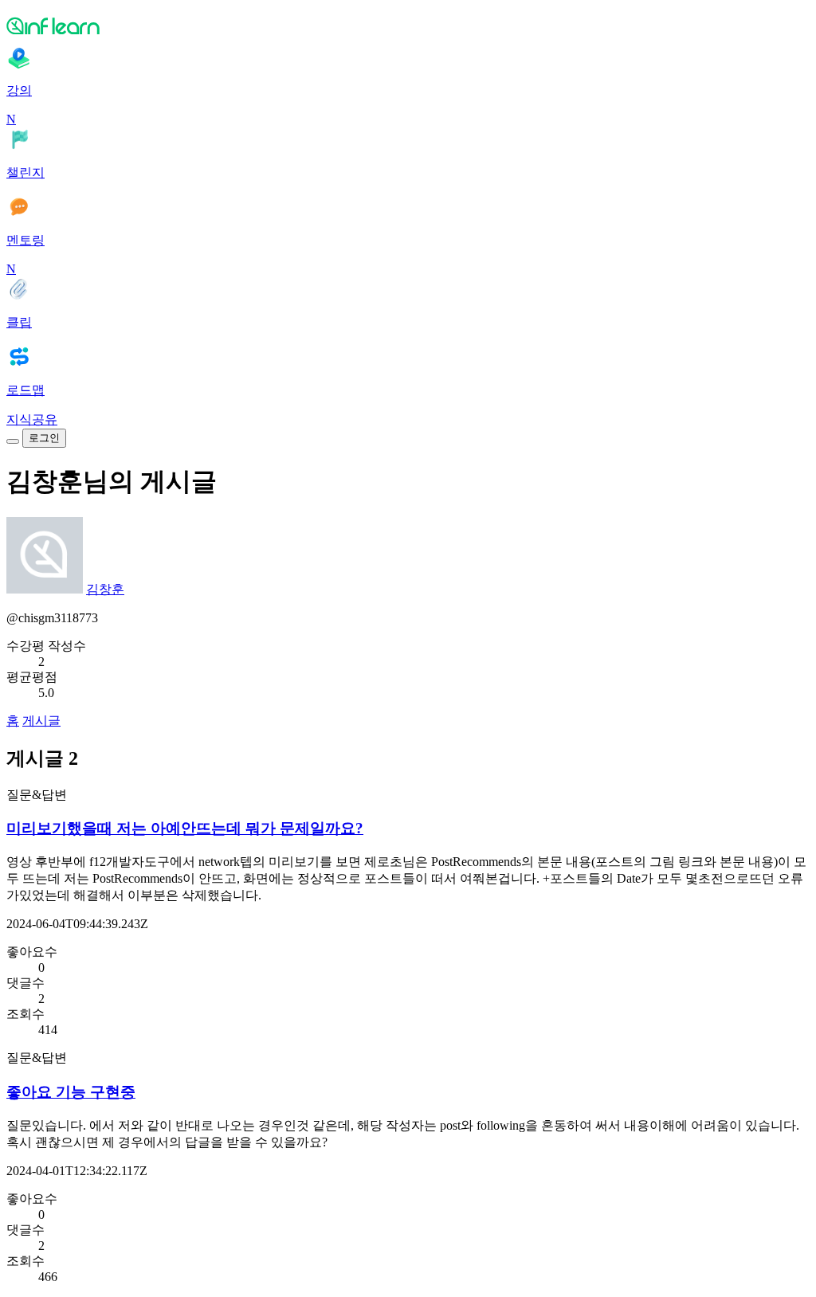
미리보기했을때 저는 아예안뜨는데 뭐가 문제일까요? (184, 828)
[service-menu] (12, 441)
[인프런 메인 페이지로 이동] (408, 25)
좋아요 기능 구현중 (70, 1091)
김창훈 (105, 589)
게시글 (41, 720)
